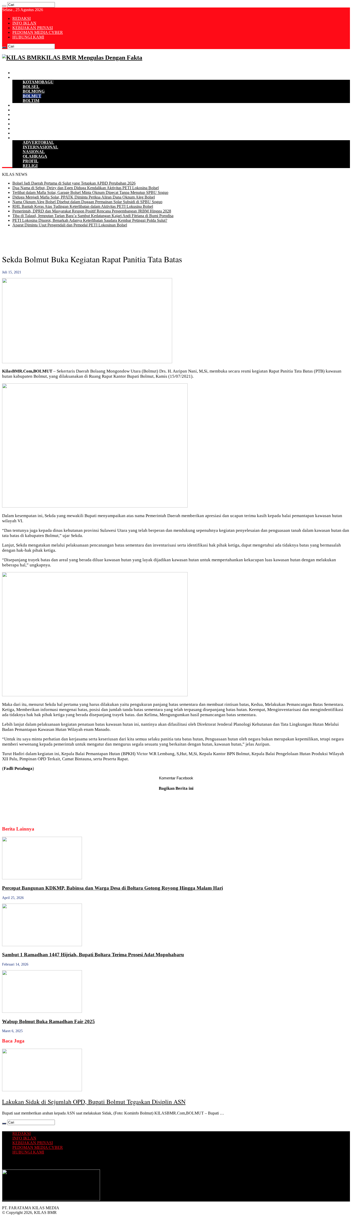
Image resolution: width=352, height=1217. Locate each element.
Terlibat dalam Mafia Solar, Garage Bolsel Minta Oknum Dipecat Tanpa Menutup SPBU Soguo (90, 192)
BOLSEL (31, 86)
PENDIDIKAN (25, 128)
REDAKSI (21, 18)
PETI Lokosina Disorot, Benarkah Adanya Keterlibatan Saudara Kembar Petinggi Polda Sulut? (89, 220)
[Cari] (4, 6)
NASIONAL (34, 151)
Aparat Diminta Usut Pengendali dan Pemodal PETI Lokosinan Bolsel (69, 225)
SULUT (19, 133)
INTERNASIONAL (40, 147)
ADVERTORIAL (38, 142)
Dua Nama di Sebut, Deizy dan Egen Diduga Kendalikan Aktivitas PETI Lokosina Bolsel (85, 188)
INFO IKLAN (24, 23)
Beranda (20, 72)
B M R (18, 77)
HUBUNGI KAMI (28, 37)
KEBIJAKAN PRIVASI (32, 28)
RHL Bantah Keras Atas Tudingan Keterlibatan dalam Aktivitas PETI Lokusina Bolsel (82, 206)
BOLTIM (31, 100)
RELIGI (30, 165)
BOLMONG (34, 91)
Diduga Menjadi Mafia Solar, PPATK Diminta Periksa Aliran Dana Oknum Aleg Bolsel (83, 197)
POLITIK (21, 114)
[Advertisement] (62, 239)
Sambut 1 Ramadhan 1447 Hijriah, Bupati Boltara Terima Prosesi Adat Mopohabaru (93, 954)
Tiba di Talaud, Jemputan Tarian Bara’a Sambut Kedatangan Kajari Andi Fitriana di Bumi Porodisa (92, 216)
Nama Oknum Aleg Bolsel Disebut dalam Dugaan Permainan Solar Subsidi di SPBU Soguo (87, 202)
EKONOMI (22, 105)
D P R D (19, 110)
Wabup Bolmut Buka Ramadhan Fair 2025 (48, 1021)
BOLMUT (32, 96)
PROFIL (30, 161)
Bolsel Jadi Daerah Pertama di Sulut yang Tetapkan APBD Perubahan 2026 (74, 183)
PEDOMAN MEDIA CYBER (37, 32)
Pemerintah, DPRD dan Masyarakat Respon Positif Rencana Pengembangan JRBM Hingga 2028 (91, 211)
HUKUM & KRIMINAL (34, 119)
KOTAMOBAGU (38, 82)
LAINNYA (22, 138)
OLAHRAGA (35, 156)
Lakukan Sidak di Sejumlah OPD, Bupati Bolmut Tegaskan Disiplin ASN (94, 1101)
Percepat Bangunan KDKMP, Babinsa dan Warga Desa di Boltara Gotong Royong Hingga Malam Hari (112, 888)
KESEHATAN (25, 124)
